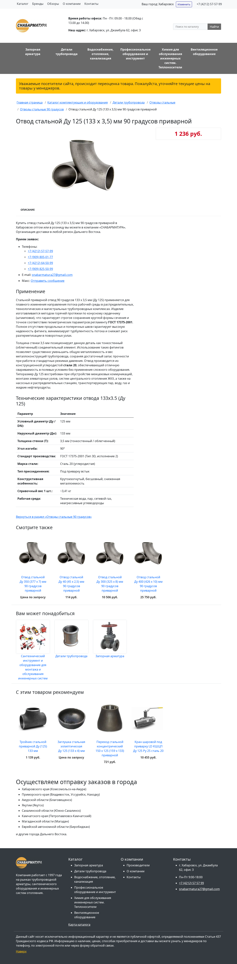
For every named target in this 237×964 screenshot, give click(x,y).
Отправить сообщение (47, 281)
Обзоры (53, 4)
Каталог (22, 4)
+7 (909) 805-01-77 (40, 257)
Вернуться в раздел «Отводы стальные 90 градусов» (54, 517)
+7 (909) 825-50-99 (40, 269)
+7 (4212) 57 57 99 (191, 883)
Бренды (37, 4)
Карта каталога (79, 924)
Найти (214, 27)
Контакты (91, 4)
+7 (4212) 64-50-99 (40, 263)
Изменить (184, 4)
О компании (72, 4)
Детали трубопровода (71, 656)
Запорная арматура (110, 656)
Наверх (21, 951)
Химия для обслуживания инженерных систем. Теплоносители (92, 902)
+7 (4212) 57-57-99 (209, 4)
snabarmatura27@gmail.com (52, 275)
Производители (138, 865)
